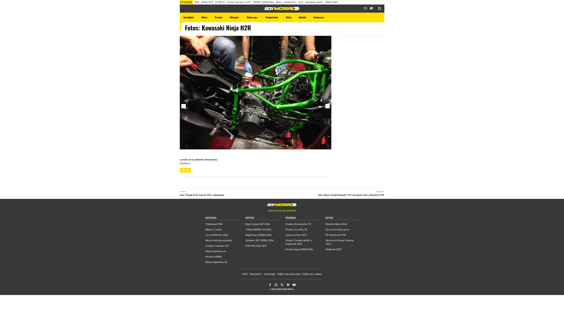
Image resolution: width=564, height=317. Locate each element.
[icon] (365, 8)
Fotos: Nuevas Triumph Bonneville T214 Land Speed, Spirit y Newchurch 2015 (351, 195)
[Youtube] (294, 285)
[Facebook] (270, 285)
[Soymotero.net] (282, 8)
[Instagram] (276, 285)
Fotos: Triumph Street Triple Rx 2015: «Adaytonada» (202, 195)
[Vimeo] (288, 285)
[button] (379, 8)
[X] (282, 285)
